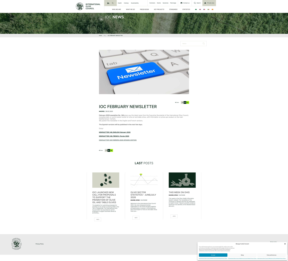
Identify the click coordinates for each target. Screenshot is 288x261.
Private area (210, 3)
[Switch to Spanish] (213, 9)
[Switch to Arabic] (196, 9)
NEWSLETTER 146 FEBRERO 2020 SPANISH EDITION (117, 140)
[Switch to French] (205, 9)
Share (177, 102)
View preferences (271, 255)
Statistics (186, 9)
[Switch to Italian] (209, 9)
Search (199, 3)
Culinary (126, 3)
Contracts (152, 3)
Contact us (186, 3)
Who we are (116, 9)
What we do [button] (130, 9)
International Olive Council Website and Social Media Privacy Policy (213, 258)
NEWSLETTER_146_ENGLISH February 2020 (114, 132)
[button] (285, 244)
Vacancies (165, 3)
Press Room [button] (144, 9)
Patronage (173, 3)
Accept (213, 255)
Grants (159, 3)
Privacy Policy (40, 244)
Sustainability (135, 3)
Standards (173, 9)
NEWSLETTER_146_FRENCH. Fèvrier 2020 (114, 136)
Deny (242, 255)
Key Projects (159, 9)
